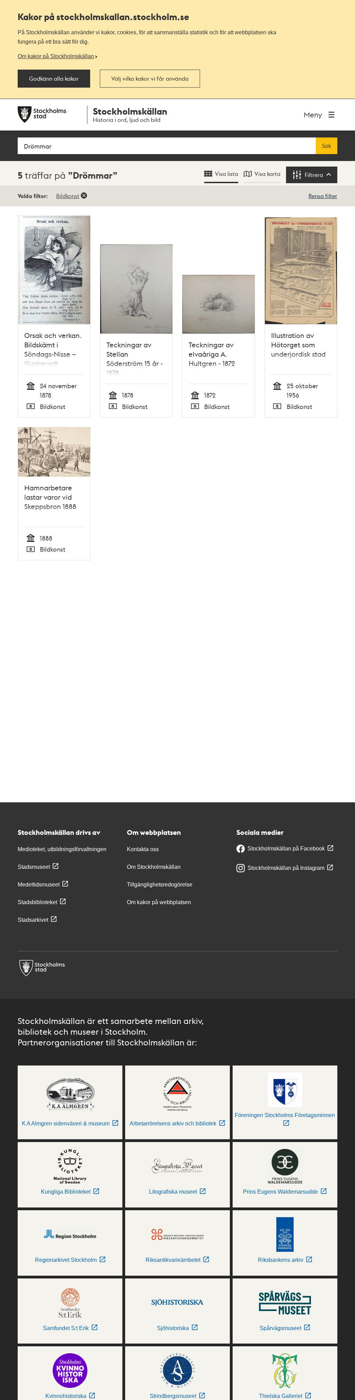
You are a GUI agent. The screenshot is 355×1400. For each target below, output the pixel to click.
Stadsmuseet (34, 867)
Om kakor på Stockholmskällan (56, 56)
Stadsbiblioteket (37, 902)
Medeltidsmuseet (39, 885)
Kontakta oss (143, 849)
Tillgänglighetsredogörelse (159, 885)
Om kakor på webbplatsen (159, 902)
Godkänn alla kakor (54, 78)
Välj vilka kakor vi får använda (150, 78)
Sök (326, 145)
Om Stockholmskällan (154, 867)
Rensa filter (323, 195)
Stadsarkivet (33, 920)
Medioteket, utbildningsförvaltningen (62, 849)
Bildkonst (67, 195)
